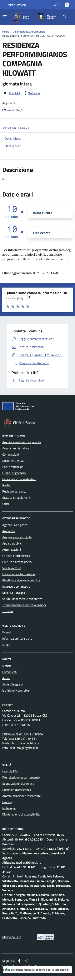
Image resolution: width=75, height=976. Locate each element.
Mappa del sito (11, 937)
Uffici (5, 503)
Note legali (9, 808)
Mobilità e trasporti (14, 592)
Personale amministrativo (19, 479)
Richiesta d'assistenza (16, 789)
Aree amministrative (15, 448)
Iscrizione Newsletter (16, 690)
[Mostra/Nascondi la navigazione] (4, 16)
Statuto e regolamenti (16, 497)
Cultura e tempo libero (17, 562)
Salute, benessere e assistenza (22, 598)
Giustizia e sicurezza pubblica (21, 580)
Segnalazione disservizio (18, 783)
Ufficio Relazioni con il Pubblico (22, 734)
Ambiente (8, 531)
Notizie (7, 665)
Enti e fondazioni (13, 466)
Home (5, 31)
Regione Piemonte (16, 5)
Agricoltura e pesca (14, 525)
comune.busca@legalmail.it (20, 747)
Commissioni (10, 454)
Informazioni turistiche (17, 638)
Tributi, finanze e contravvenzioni (24, 605)
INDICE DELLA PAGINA (16, 128)
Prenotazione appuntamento (21, 777)
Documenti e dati (13, 460)
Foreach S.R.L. (29, 966)
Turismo (7, 611)
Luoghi (6, 644)
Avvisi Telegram (12, 684)
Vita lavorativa (11, 568)
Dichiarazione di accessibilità (21, 814)
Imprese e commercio (16, 586)
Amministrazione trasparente (21, 796)
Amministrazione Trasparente (21, 442)
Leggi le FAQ (10, 771)
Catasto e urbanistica (16, 555)
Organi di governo (14, 473)
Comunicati (9, 672)
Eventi (6, 632)
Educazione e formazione (18, 574)
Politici (6, 485)
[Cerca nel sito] (64, 17)
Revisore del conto (14, 491)
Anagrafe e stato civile (17, 537)
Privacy (7, 802)
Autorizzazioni (11, 549)
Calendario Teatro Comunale (29, 31)
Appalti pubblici (12, 543)
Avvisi (6, 678)
